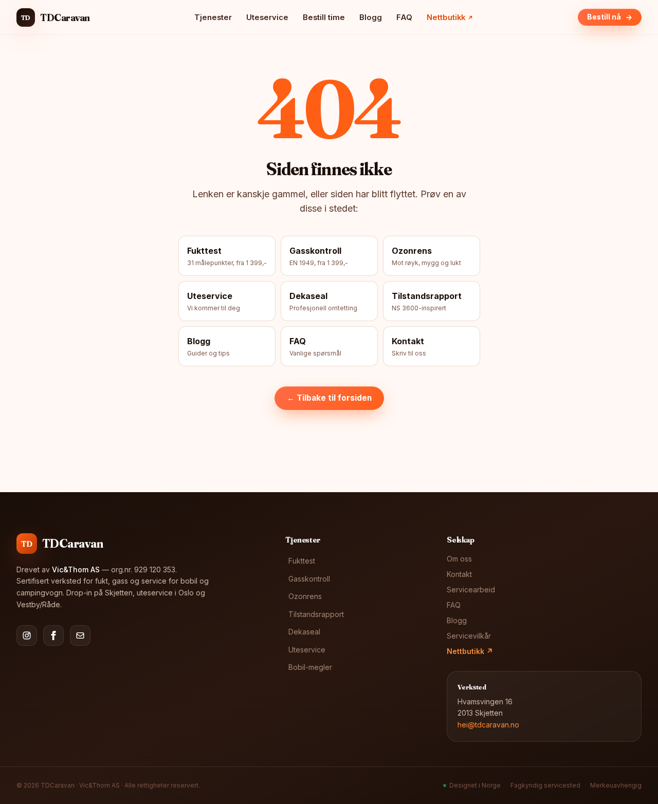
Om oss (459, 558)
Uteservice (267, 17)
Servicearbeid (471, 589)
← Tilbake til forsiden (329, 398)
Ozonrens (305, 596)
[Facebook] (53, 635)
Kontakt (459, 574)
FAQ (404, 17)
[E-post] (80, 635)
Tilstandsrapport (316, 614)
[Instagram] (26, 635)
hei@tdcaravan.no (488, 724)
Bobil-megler (310, 667)
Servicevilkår (469, 635)
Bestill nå (604, 17)
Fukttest (301, 560)
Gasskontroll (309, 578)
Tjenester (213, 17)
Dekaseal (304, 631)
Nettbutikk (470, 651)
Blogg (370, 17)
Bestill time (324, 17)
